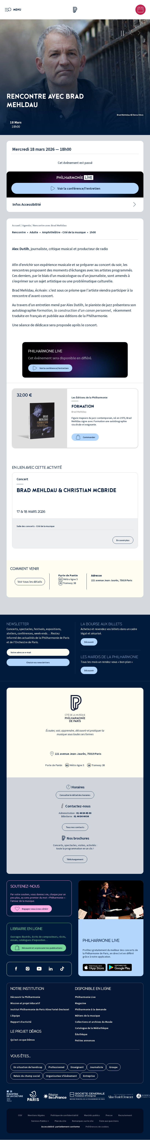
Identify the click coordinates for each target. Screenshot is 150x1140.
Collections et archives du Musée (93, 1021)
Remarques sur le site (82, 1121)
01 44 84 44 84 (81, 816)
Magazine (80, 1003)
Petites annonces (85, 1040)
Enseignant (77, 1067)
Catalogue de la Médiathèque (91, 1028)
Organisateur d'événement (61, 1076)
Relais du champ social (27, 1076)
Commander (89, 437)
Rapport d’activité (20, 1021)
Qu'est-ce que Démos (22, 1039)
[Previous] (131, 33)
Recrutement (125, 1115)
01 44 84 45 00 (83, 813)
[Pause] (122, 33)
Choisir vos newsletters (38, 662)
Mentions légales (36, 1115)
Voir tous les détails (30, 581)
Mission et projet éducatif (25, 1003)
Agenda (26, 225)
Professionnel (56, 1067)
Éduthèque (81, 1034)
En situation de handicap (28, 1067)
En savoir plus (123, 540)
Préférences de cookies (97, 1126)
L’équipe (15, 1015)
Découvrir (89, 642)
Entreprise (89, 1076)
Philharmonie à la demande (90, 1009)
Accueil (16, 225)
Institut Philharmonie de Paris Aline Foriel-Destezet (39, 1009)
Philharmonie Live (85, 997)
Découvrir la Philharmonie (25, 997)
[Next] (139, 33)
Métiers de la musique (87, 1015)
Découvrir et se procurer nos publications (42, 948)
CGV (20, 1115)
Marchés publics (92, 1115)
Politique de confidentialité (64, 1115)
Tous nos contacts (75, 827)
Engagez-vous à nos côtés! (35, 908)
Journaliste (96, 1067)
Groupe (113, 1067)
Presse (109, 1115)
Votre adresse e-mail (21, 652)
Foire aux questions (109, 1121)
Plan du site (60, 1121)
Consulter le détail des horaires (75, 795)
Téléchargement (75, 859)
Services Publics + (40, 1121)
